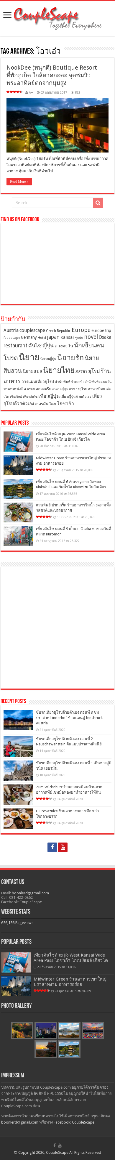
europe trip (101, 330)
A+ (31, 92)
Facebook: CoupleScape (74, 1122)
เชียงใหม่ (16, 397)
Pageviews (24, 922)
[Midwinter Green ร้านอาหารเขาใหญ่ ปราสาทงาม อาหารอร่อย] (18, 465)
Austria (11, 330)
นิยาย (29, 357)
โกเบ (52, 404)
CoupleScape (30, 902)
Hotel (42, 338)
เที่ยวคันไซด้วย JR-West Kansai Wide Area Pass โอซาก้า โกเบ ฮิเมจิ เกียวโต (71, 957)
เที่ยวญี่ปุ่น (49, 396)
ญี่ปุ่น (48, 346)
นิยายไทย (59, 370)
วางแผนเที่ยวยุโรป (38, 381)
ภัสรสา (81, 371)
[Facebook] (52, 847)
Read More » (19, 181)
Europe (81, 330)
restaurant (15, 346)
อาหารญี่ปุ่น (60, 389)
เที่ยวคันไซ (30, 397)
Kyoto (79, 338)
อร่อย (31, 389)
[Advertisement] (57, 628)
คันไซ (35, 346)
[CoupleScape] (57, 17)
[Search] (98, 203)
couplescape (32, 330)
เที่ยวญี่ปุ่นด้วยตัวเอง (75, 396)
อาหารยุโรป (78, 389)
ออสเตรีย (43, 388)
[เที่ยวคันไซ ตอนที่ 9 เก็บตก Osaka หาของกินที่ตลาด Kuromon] (18, 536)
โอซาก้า (65, 403)
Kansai (67, 337)
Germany (29, 337)
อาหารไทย (96, 389)
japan (53, 337)
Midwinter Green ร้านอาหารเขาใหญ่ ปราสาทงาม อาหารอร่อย (70, 981)
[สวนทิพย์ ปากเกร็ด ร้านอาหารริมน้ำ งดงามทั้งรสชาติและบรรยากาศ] (18, 512)
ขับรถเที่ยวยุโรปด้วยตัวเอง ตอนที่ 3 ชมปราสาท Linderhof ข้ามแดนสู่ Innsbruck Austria (69, 717)
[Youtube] (63, 847)
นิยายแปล (32, 371)
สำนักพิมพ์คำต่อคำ (69, 382)
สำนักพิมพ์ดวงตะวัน (98, 382)
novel (91, 336)
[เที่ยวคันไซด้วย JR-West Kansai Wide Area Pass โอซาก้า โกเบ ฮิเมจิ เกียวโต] (18, 441)
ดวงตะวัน (64, 346)
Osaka (105, 337)
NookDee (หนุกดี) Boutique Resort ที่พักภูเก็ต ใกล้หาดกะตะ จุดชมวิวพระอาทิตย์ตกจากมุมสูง (51, 75)
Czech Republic (58, 330)
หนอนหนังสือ (15, 388)
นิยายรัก (70, 357)
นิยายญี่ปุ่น (48, 359)
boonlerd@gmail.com (30, 893)
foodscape (12, 338)
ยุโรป (94, 371)
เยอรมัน (41, 403)
